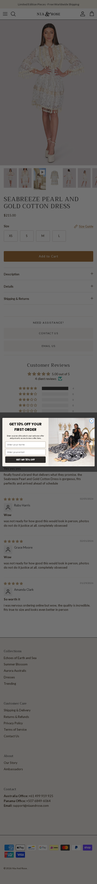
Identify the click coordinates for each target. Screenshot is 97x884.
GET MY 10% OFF (25, 459)
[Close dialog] (91, 421)
